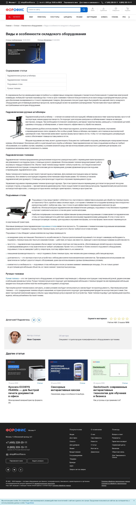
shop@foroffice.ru (28, 2)
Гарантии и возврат (119, 441)
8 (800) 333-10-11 (125, 2)
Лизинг (72, 448)
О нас (93, 434)
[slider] (119, 318)
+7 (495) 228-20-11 (111, 2)
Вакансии (115, 448)
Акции (72, 434)
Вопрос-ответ (117, 434)
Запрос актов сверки (78, 469)
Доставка (73, 438)
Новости (94, 441)
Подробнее (29, 503)
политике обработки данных (61, 485)
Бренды (72, 462)
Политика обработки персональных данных (115, 481)
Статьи (93, 445)
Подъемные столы (15, 84)
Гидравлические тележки (17, 80)
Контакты (94, 448)
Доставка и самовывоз (88, 2)
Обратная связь (118, 452)
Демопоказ (95, 452)
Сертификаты (96, 438)
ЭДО (71, 466)
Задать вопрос (38, 461)
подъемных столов (49, 226)
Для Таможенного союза (119, 456)
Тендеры (73, 459)
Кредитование (75, 452)
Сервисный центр (118, 445)
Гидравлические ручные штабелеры (21, 76)
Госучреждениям (76, 455)
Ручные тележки (13, 88)
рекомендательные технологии (45, 483)
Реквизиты (116, 438)
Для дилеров (74, 445)
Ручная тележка (12, 278)
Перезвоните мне (71, 2)
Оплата (72, 441)
